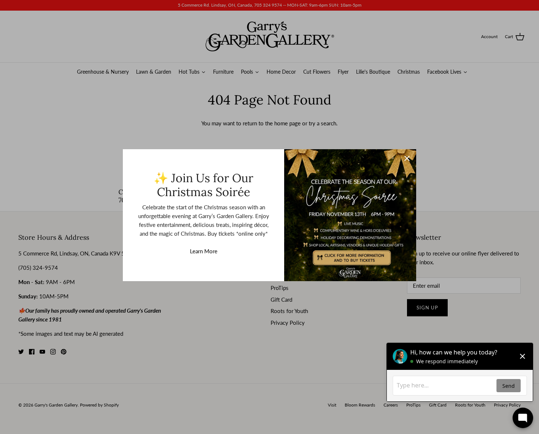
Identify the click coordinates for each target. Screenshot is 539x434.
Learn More (203, 251)
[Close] (407, 158)
